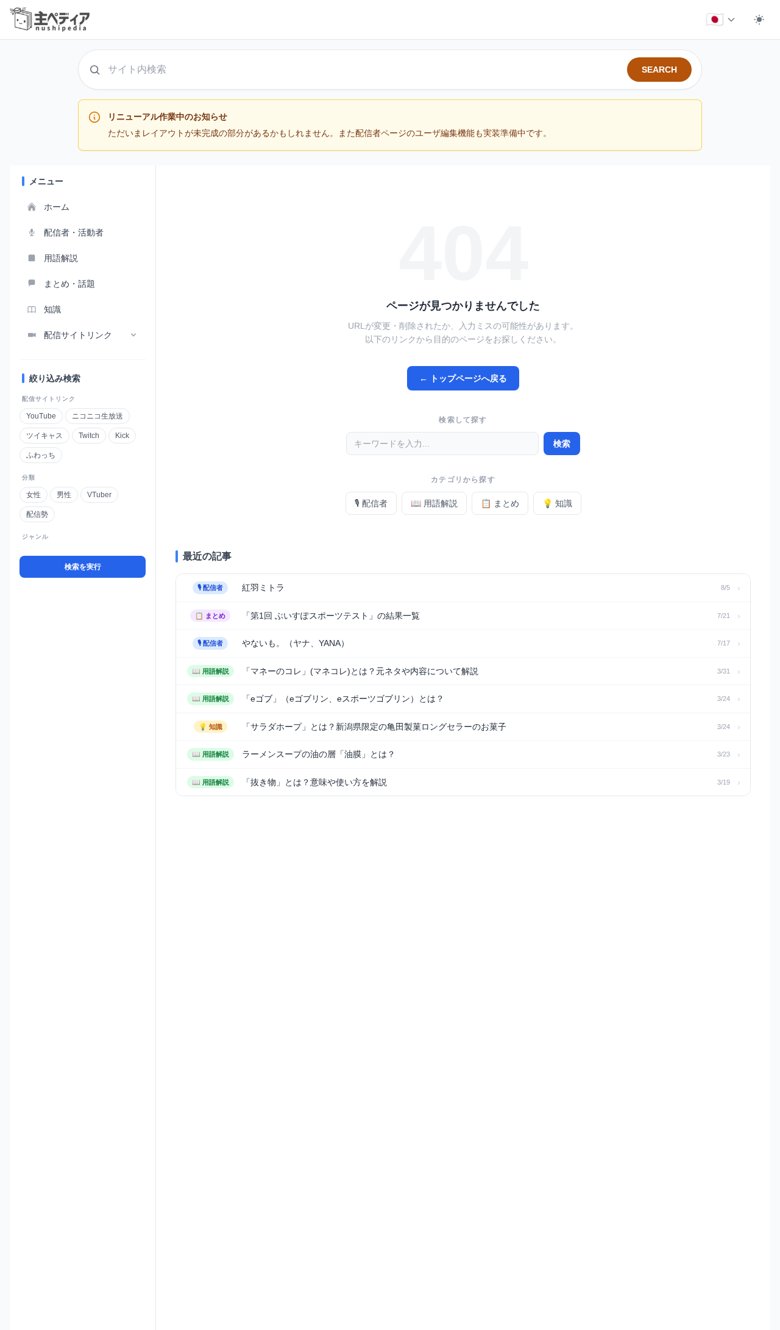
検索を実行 (83, 567)
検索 (561, 443)
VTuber (99, 495)
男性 (64, 495)
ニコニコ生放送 (97, 416)
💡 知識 (557, 503)
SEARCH (659, 69)
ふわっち (40, 455)
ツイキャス (44, 435)
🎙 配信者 (371, 503)
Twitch (89, 435)
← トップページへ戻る (463, 378)
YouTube (41, 416)
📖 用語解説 (434, 503)
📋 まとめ (500, 503)
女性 (33, 495)
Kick (122, 435)
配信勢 (37, 514)
